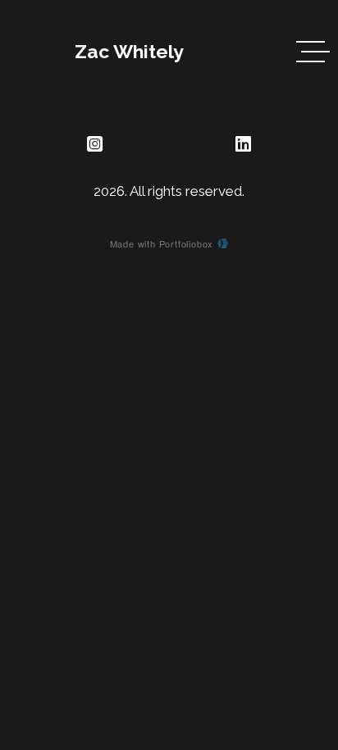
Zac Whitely (129, 51)
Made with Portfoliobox (162, 243)
